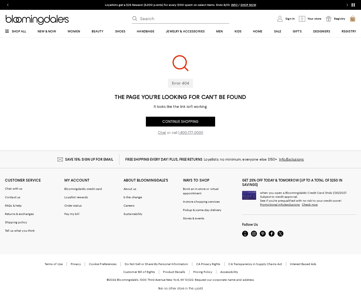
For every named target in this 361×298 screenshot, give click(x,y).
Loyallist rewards (76, 197)
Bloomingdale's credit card (83, 189)
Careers (129, 205)
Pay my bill (71, 214)
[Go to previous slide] (8, 5)
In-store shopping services (201, 201)
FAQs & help (13, 205)
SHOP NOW (248, 5)
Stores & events (194, 218)
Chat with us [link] (14, 188)
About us (130, 189)
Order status (73, 205)
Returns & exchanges (19, 214)
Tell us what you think (20, 230)
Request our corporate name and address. (224, 280)
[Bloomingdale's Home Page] (37, 20)
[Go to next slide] (347, 5)
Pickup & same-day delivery (202, 210)
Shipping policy (16, 222)
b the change (133, 197)
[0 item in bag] (352, 19)
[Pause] (353, 5)
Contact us (12, 197)
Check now (310, 204)
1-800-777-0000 (190, 133)
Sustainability (133, 214)
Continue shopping (180, 122)
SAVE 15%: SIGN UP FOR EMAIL (89, 159)
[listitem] (180, 5)
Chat (162, 133)
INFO (234, 5)
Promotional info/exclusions (280, 204)
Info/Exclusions (291, 159)
